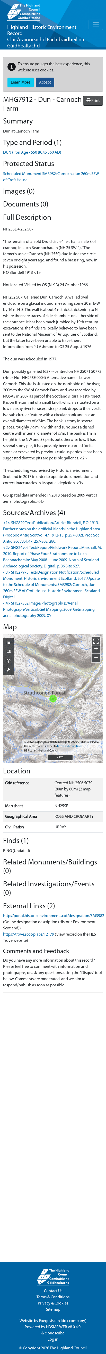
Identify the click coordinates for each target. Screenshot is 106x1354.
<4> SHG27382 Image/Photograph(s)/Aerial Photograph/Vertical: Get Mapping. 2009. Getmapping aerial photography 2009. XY (49, 609)
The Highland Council (68, 1348)
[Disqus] (53, 1061)
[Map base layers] (8, 652)
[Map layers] (8, 643)
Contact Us (53, 1291)
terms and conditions (69, 746)
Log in (53, 1340)
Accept (45, 82)
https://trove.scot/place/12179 (28, 934)
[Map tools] (8, 670)
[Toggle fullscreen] (96, 641)
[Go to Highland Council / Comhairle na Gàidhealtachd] (23, 10)
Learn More (20, 82)
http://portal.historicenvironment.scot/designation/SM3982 (53, 916)
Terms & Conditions (53, 1297)
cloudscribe (55, 1333)
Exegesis (46, 1321)
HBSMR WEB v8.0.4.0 (63, 1327)
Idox (64, 1321)
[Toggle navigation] (96, 25)
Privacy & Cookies (53, 1303)
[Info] (8, 661)
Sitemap (53, 1310)
